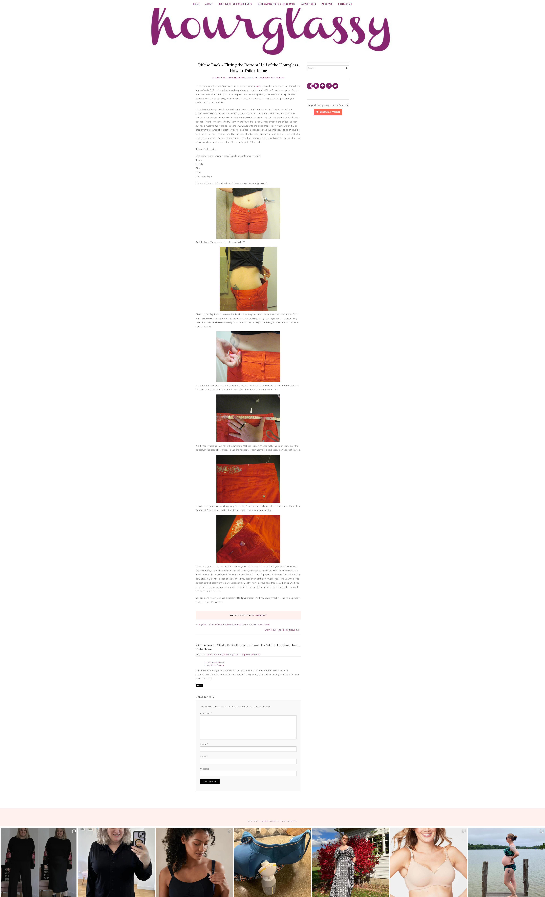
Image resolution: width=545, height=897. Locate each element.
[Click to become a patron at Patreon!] (328, 115)
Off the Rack (277, 78)
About (209, 4)
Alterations (218, 78)
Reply (199, 685)
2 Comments (260, 615)
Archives (327, 4)
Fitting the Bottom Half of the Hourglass (248, 78)
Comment (206, 713)
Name (204, 744)
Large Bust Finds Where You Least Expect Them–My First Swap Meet (233, 624)
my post (258, 86)
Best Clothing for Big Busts (235, 4)
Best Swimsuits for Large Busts (277, 4)
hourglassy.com (267, 821)
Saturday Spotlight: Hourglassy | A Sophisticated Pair (233, 654)
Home (196, 4)
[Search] (346, 68)
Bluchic (293, 821)
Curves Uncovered (212, 662)
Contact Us (345, 4)
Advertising (308, 4)
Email (203, 756)
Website (204, 768)
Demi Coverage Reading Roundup (282, 629)
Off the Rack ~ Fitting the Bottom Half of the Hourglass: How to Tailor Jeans (248, 68)
